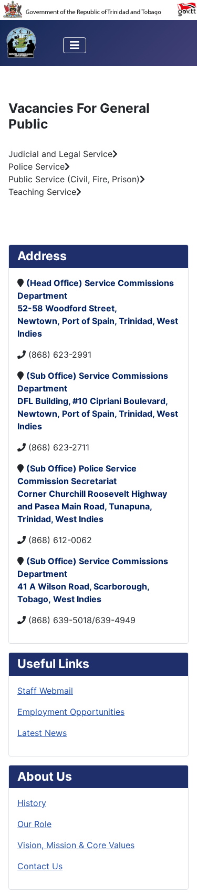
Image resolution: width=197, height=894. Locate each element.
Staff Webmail (45, 690)
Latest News (42, 733)
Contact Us (40, 866)
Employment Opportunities (71, 711)
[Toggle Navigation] (74, 45)
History (31, 803)
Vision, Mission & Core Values (75, 845)
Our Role (34, 824)
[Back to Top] (179, 874)
